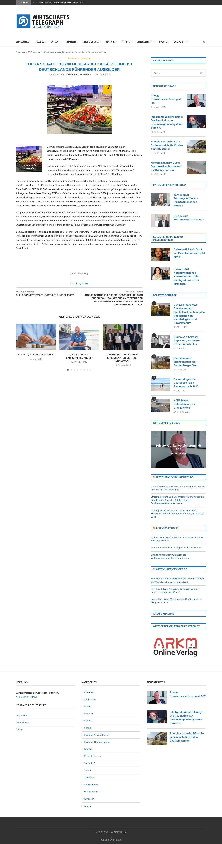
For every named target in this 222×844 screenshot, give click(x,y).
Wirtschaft (89, 798)
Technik (110, 41)
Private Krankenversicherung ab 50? (166, 99)
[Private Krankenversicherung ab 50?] (196, 100)
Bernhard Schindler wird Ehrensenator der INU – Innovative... (122, 357)
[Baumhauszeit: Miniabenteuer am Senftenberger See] (160, 362)
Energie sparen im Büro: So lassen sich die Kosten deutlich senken (167, 145)
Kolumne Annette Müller (96, 735)
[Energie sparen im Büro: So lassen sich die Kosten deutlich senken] (196, 146)
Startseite (20, 52)
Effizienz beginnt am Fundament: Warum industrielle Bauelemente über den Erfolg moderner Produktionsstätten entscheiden (177, 500)
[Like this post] (73, 283)
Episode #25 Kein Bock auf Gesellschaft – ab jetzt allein (189, 253)
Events (163, 41)
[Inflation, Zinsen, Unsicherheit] (36, 337)
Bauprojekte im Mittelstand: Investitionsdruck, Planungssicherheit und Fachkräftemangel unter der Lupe (177, 513)
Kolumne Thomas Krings (96, 742)
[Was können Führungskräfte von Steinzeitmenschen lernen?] (160, 199)
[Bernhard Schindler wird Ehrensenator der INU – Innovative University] (123, 337)
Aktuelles (88, 692)
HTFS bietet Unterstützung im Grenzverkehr (184, 404)
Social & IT (180, 41)
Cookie (19, 729)
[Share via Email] (86, 283)
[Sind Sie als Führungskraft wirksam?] (160, 220)
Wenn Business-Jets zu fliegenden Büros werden (176, 547)
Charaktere (22, 41)
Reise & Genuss (91, 41)
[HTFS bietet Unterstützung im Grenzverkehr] (160, 405)
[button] (33, 2)
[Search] (204, 42)
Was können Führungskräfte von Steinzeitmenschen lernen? (186, 200)
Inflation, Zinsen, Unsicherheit (36, 354)
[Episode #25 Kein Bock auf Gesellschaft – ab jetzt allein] (160, 254)
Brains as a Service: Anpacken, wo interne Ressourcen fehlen (187, 341)
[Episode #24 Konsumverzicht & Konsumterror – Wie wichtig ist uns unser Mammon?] (160, 273)
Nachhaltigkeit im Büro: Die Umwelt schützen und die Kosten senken (166, 166)
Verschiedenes (91, 791)
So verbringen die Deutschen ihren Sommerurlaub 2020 (186, 383)
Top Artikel (89, 777)
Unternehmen (144, 41)
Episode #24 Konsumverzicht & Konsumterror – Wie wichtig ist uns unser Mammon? (186, 276)
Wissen (55, 41)
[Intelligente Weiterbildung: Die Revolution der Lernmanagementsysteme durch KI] (196, 121)
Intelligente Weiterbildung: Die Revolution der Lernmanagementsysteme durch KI (167, 122)
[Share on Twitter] (79, 283)
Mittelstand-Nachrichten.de (174, 477)
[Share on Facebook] (76, 283)
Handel (40, 41)
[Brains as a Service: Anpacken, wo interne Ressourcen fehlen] (160, 341)
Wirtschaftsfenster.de (171, 569)
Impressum (21, 715)
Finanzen (70, 41)
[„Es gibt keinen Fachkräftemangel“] (79, 337)
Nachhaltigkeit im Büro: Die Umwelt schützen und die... (69, 3)
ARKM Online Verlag (26, 696)
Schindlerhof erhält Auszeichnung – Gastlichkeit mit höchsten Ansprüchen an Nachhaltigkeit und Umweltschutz (189, 314)
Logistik (88, 749)
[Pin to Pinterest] (83, 283)
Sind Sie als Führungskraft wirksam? (189, 218)
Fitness (126, 41)
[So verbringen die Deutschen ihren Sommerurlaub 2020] (160, 384)
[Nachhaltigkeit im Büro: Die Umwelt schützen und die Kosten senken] (196, 167)
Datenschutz (22, 722)
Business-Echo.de (167, 528)
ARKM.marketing (79, 273)
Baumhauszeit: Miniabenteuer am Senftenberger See (185, 362)
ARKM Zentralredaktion (79, 74)
